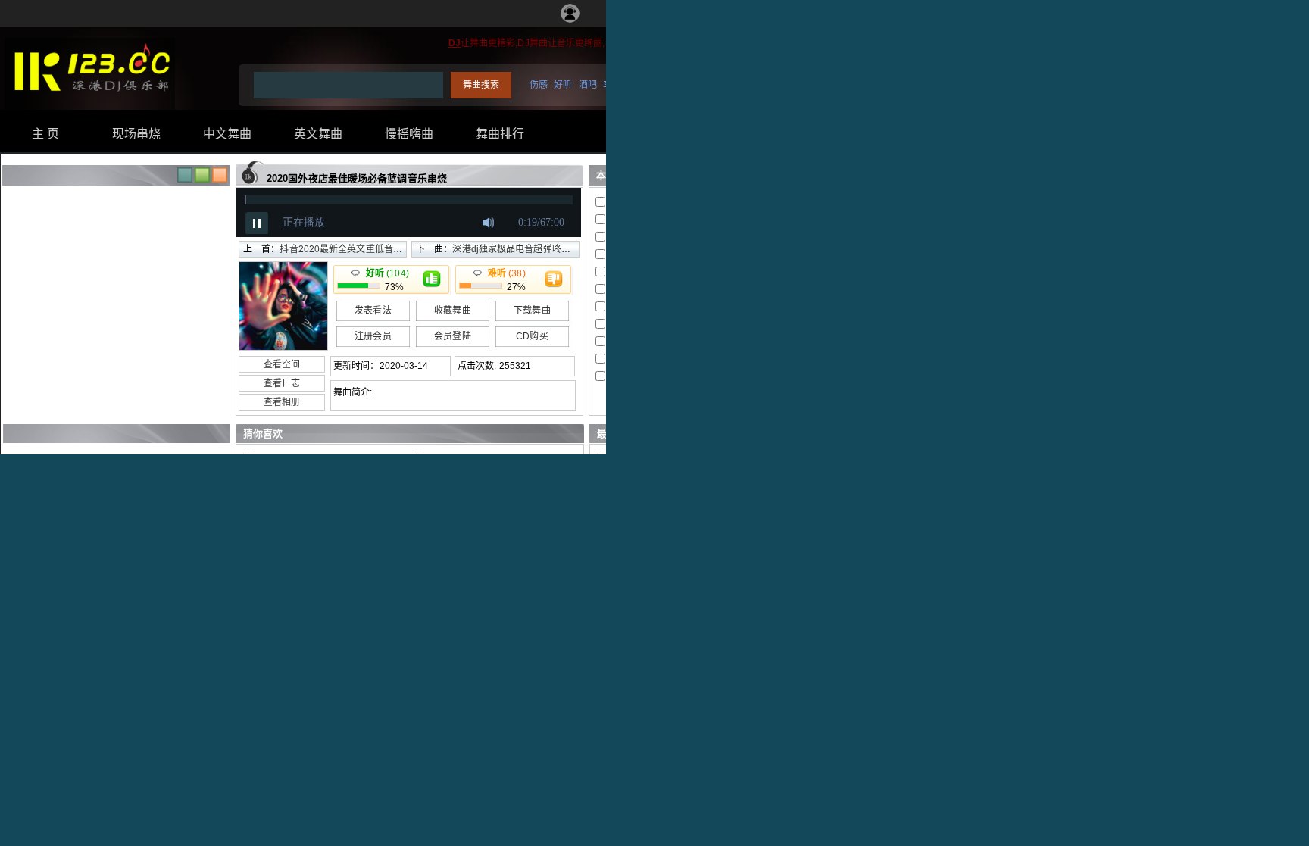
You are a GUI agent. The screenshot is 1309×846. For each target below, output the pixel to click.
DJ (454, 43)
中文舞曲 (227, 133)
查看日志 (282, 383)
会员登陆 (452, 336)
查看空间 (282, 364)
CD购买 (532, 336)
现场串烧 (136, 133)
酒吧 (588, 85)
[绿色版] (202, 179)
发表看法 (373, 310)
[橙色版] (219, 179)
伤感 (539, 85)
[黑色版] (184, 179)
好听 (563, 85)
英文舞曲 (318, 133)
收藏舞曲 (452, 310)
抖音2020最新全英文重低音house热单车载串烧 (377, 249)
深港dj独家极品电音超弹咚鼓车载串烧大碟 (538, 249)
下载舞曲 (532, 310)
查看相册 (282, 402)
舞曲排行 (500, 133)
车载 (612, 85)
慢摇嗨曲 (409, 133)
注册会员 (373, 336)
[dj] (90, 99)
